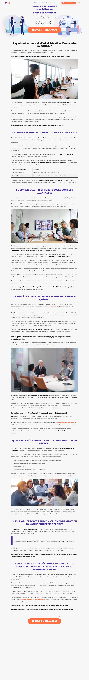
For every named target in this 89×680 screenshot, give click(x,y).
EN (79, 3)
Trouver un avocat (68, 3)
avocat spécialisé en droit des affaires (33, 599)
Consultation (33, 3)
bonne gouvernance (50, 307)
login (83, 3)
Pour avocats (55, 3)
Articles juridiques (45, 3)
